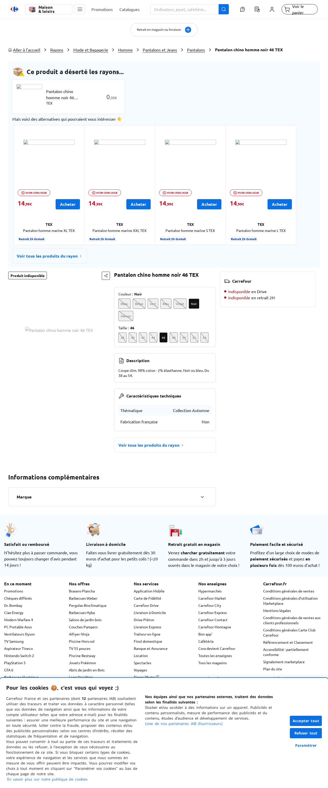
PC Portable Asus (18, 627)
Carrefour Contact (213, 619)
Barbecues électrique (21, 677)
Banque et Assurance (151, 648)
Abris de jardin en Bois (87, 670)
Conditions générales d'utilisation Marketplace (290, 601)
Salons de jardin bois (85, 619)
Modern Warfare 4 (18, 619)
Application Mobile (149, 591)
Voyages (140, 670)
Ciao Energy (13, 612)
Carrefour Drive (146, 605)
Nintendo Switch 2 (19, 655)
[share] (106, 276)
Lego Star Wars (81, 677)
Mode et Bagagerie (90, 49)
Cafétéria (205, 641)
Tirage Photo (145, 677)
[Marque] (202, 497)
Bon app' (205, 634)
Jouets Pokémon (82, 662)
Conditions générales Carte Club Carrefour (289, 632)
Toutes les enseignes (215, 655)
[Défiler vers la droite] (303, 185)
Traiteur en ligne (147, 634)
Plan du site (272, 669)
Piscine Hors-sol (82, 641)
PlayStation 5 (15, 662)
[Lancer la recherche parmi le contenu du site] (224, 9)
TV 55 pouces (79, 648)
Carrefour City (209, 605)
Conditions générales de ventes (288, 591)
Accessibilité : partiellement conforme (286, 652)
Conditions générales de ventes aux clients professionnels (292, 620)
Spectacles (142, 662)
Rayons (56, 49)
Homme (125, 49)
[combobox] (189, 9)
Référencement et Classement (288, 642)
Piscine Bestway (82, 655)
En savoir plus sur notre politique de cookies (47, 779)
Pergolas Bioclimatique (88, 605)
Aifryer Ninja (79, 634)
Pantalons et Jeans (160, 49)
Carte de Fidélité (147, 598)
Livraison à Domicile (150, 612)
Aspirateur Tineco (18, 648)
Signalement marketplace (284, 661)
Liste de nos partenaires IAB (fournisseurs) (183, 723)
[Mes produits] (257, 9)
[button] (79, 9)
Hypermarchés (210, 591)
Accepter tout (306, 720)
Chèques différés (18, 598)
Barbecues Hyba (82, 612)
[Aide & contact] (242, 9)
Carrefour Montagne (214, 627)
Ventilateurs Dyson (19, 634)
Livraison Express (147, 627)
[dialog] (164, 733)
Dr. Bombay (13, 605)
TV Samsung (14, 641)
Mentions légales (277, 610)
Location (141, 655)
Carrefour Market (212, 598)
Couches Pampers (83, 627)
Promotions (13, 591)
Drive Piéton (144, 619)
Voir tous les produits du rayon (47, 256)
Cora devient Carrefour (216, 648)
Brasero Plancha (82, 591)
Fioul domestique (148, 641)
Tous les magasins (212, 662)
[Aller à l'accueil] (14, 9)
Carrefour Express (212, 612)
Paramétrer (306, 745)
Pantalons (196, 49)
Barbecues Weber (83, 598)
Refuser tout (305, 733)
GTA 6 (8, 670)
